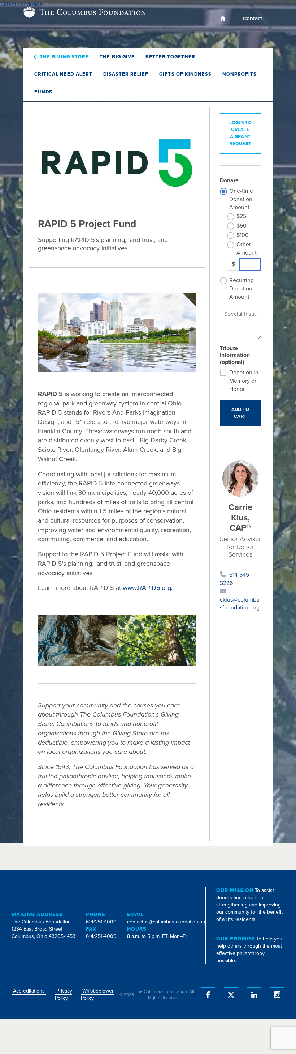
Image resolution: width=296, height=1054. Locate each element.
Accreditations (29, 991)
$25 (241, 216)
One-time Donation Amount (241, 199)
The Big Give (117, 57)
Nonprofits (239, 74)
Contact (252, 18)
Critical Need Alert (63, 74)
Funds (43, 92)
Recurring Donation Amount (241, 289)
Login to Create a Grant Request (240, 133)
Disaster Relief (126, 74)
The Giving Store (64, 57)
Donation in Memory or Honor (243, 381)
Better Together (170, 57)
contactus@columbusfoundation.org (167, 922)
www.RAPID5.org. (148, 588)
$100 (242, 235)
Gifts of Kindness (185, 74)
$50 (241, 225)
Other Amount (246, 248)
